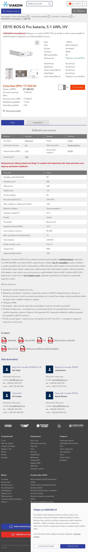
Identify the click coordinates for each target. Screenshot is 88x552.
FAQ (61, 446)
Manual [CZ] (13, 349)
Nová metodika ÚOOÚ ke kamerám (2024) (43, 480)
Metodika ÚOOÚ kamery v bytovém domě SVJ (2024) (43, 492)
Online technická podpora (25, 526)
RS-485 (70, 151)
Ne (26, 145)
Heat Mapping (6, 490)
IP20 (26, 157)
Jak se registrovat (66, 449)
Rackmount (29, 141)
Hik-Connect (5, 482)
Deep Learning (6, 496)
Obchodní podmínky (38, 443)
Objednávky (34, 455)
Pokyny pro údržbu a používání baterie (42, 349)
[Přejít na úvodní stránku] (12, 4)
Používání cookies (37, 469)
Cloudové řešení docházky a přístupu (11, 500)
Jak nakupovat (65, 452)
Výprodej (33, 446)
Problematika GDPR (38, 475)
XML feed (33, 466)
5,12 (26, 151)
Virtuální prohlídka (8, 446)
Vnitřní (70, 141)
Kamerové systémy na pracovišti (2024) (42, 497)
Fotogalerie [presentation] (38, 122)
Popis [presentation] (12, 122)
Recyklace (63, 460)
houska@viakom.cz (17, 406)
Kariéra (3, 455)
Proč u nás (34, 440)
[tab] (12, 122)
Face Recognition (7, 488)
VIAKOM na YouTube (25, 534)
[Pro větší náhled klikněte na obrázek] (21, 52)
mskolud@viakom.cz (60, 406)
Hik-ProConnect (7, 485)
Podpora (63, 436)
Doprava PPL (35, 460)
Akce (32, 449)
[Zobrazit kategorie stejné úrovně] (28, 16)
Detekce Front (6, 493)
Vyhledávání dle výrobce (69, 443)
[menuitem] (11, 11)
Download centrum (67, 440)
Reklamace (34, 457)
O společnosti (7, 436)
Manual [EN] (30, 340)
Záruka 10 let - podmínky (64, 340)
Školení (4, 452)
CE (44, 340)
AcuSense (4, 479)
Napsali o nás (6, 449)
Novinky (33, 452)
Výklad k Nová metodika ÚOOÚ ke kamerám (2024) (43, 486)
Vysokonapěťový (74, 145)
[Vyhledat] (49, 3)
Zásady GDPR (35, 463)
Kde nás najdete (7, 443)
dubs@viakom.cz (16, 380)
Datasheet (12, 340)
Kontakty (4, 457)
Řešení (4, 475)
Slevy (62, 455)
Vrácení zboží (65, 457)
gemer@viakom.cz (59, 380)
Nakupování (35, 436)
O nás (3, 440)
